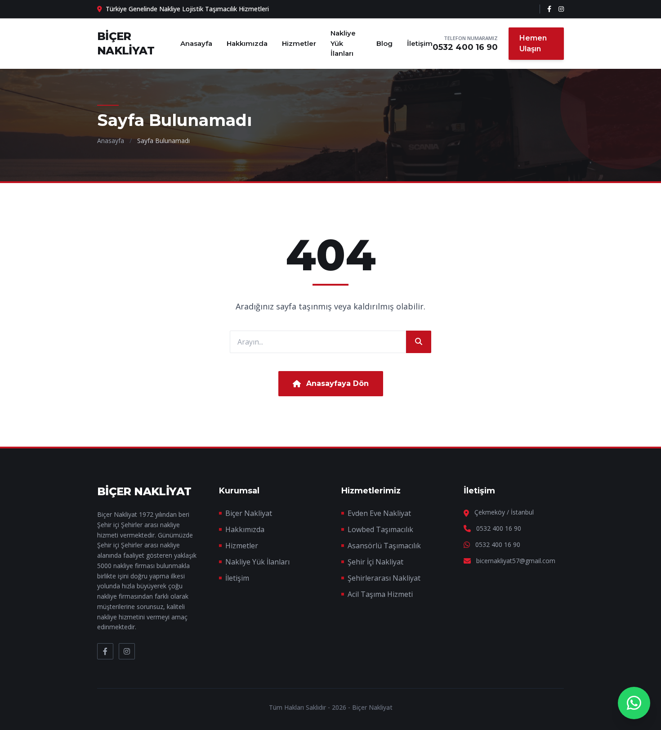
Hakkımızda (247, 43)
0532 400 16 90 (465, 47)
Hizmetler (299, 43)
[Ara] (418, 342)
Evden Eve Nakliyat (379, 513)
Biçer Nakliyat (248, 513)
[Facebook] (549, 8)
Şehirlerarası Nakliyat (384, 578)
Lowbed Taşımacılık (380, 529)
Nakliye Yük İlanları (343, 43)
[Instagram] (561, 8)
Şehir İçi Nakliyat (375, 562)
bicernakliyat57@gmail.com (515, 560)
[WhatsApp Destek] (634, 703)
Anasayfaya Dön (337, 383)
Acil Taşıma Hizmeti (380, 594)
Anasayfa (196, 43)
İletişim (420, 43)
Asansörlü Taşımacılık (384, 546)
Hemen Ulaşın (533, 43)
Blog (384, 43)
